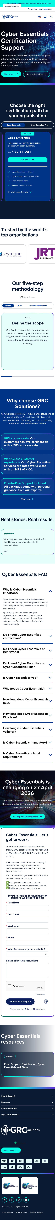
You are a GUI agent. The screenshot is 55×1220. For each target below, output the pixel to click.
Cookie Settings (36, 1212)
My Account (47, 9)
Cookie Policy (21, 1212)
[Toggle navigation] (45, 16)
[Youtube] (26, 1199)
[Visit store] (39, 16)
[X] (4, 1199)
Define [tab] (8, 305)
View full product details (18, 192)
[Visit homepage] (10, 17)
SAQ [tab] (20, 305)
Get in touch (9, 1150)
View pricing (9, 74)
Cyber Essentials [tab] (14, 125)
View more (25, 499)
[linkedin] (18, 1199)
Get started (25, 159)
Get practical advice (34, 74)
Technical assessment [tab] (38, 305)
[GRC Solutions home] (20, 1130)
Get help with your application (25, 816)
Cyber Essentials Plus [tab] (39, 125)
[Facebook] (11, 1199)
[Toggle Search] (51, 16)
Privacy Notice (7, 1212)
